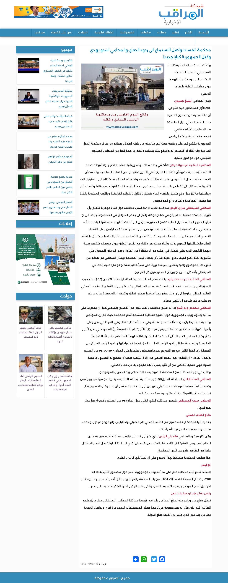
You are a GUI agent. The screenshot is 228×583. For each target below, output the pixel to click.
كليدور (174, 208)
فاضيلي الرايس (168, 436)
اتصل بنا (203, 40)
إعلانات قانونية (103, 32)
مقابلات (146, 32)
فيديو (66, 49)
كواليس (206, 464)
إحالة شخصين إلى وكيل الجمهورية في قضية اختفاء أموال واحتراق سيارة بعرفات (60, 383)
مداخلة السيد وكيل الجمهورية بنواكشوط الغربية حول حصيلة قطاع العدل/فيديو (58, 98)
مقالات (161, 32)
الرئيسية (203, 32)
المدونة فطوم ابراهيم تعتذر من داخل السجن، (60, 159)
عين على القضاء (61, 32)
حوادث (66, 296)
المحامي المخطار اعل (197, 379)
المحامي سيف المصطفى (194, 400)
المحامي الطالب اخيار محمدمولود (189, 279)
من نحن (40, 32)
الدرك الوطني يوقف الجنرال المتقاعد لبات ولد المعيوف (30, 332)
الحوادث (83, 32)
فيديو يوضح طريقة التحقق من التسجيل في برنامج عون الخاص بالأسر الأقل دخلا (59, 184)
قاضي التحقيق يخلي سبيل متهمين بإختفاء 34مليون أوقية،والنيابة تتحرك (60, 334)
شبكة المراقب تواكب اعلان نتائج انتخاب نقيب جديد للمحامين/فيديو (58, 121)
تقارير (175, 32)
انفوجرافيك (127, 32)
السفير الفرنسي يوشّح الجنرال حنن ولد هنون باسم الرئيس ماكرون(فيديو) (57, 207)
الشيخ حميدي (183, 100)
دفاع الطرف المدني (198, 415)
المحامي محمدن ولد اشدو (193, 307)
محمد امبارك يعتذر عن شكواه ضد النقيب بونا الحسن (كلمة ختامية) (60, 141)
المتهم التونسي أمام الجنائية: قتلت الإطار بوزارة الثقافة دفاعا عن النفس (30, 383)
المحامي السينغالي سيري (194, 208)
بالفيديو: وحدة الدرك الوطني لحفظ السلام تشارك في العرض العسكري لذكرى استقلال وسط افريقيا (57, 70)
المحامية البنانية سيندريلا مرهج (190, 165)
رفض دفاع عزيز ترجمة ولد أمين (191, 493)
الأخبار (188, 32)
